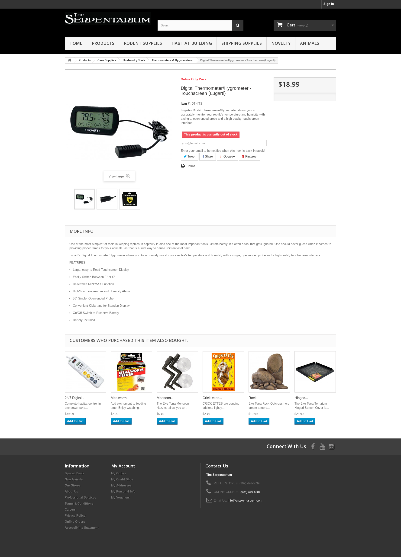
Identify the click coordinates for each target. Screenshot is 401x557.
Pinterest (250, 156)
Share (208, 156)
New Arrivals (74, 479)
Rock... (254, 398)
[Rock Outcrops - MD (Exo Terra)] (269, 372)
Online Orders (75, 521)
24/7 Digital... (74, 398)
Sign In (328, 4)
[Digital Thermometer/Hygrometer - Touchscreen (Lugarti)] (84, 199)
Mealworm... (120, 398)
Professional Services (80, 497)
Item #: (186, 103)
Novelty (281, 43)
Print (191, 166)
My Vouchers (120, 497)
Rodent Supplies (143, 43)
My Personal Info (123, 491)
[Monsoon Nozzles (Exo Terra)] (177, 372)
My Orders (118, 473)
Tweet (191, 156)
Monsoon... (165, 398)
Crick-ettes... (212, 398)
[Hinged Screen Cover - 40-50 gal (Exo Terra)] (315, 372)
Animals (309, 43)
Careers (70, 509)
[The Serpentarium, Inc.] (108, 18)
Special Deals (74, 473)
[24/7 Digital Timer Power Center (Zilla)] (85, 372)
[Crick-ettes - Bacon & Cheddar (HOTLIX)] (223, 372)
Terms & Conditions (79, 503)
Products (103, 43)
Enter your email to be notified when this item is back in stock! (223, 150)
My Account (123, 466)
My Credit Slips (122, 479)
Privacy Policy (75, 515)
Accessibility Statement (81, 527)
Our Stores (72, 485)
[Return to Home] (69, 60)
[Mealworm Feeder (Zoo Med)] (131, 372)
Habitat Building (191, 43)
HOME (75, 43)
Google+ (229, 156)
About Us (71, 491)
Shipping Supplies (241, 43)
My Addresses (121, 485)
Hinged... (301, 398)
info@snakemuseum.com (245, 500)
